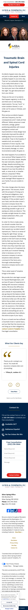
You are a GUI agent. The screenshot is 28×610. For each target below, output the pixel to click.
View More (14, 391)
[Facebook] (8, 510)
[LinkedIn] (12, 510)
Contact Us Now (14, 475)
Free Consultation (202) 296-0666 (14, 443)
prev (10, 386)
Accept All (9, 602)
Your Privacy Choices (12, 564)
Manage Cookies (18, 566)
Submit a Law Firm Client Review (14, 398)
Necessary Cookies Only (9, 606)
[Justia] (16, 510)
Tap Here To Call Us (14, 5)
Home (4, 16)
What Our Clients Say (14, 343)
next (17, 386)
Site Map (14, 545)
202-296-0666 (12, 502)
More (23, 16)
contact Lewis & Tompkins (11, 329)
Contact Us (14, 16)
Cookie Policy (7, 566)
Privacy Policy (14, 543)
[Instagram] (19, 510)
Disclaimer (14, 540)
